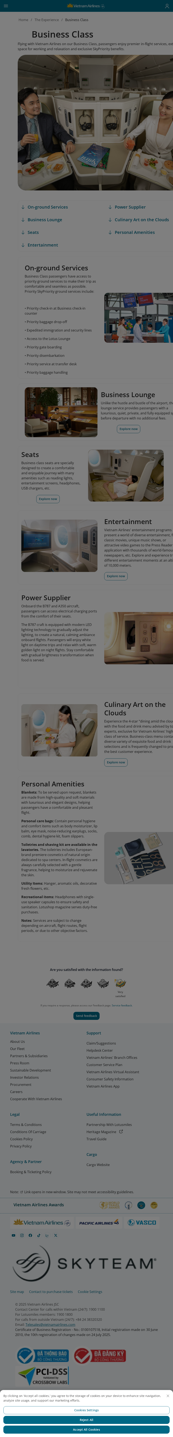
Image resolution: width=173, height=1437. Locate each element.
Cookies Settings (86, 1410)
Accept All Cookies (86, 1430)
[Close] (168, 1396)
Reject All (86, 1420)
